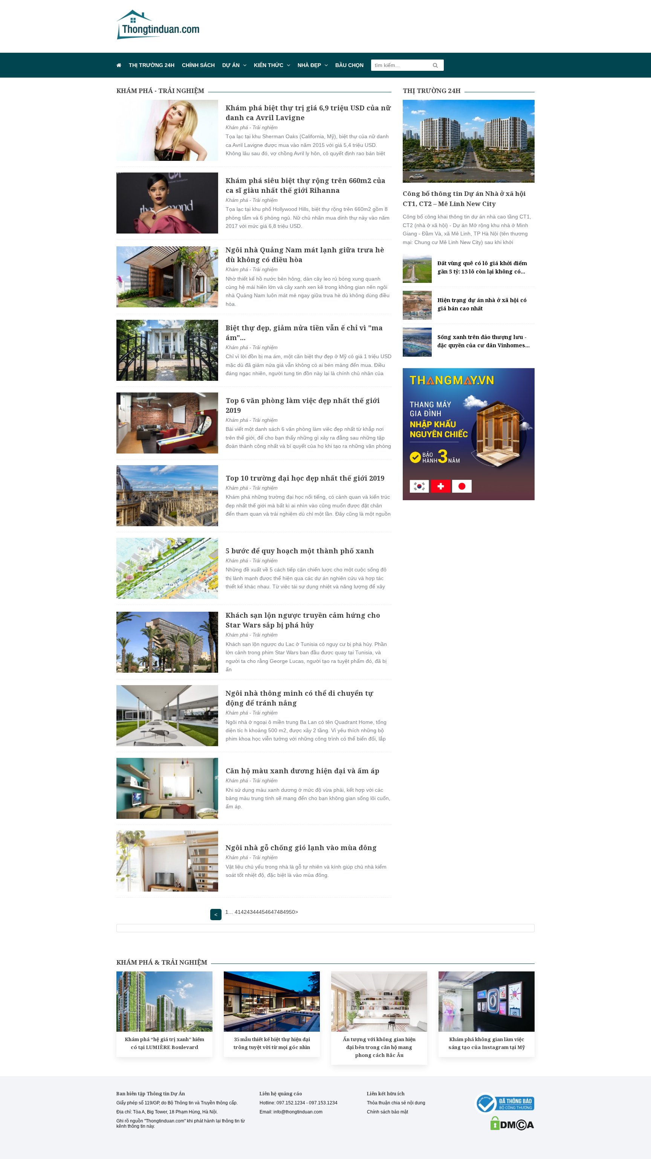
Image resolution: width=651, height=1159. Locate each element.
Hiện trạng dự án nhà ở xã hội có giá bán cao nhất (482, 304)
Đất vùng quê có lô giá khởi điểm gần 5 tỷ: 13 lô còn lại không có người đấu (482, 268)
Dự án (231, 65)
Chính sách (198, 65)
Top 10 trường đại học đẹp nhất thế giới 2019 (305, 478)
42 (244, 912)
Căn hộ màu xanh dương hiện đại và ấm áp (302, 770)
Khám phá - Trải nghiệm (160, 90)
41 (238, 912)
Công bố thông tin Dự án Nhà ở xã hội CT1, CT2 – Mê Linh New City (464, 198)
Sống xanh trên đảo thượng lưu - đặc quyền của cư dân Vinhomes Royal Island (482, 341)
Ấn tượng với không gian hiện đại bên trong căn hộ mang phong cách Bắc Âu (379, 1047)
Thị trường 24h (151, 65)
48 (280, 912)
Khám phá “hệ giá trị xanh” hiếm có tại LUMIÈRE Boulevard (164, 1043)
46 (268, 912)
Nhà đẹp (309, 65)
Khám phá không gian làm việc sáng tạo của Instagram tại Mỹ (486, 1043)
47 (274, 912)
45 (262, 912)
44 (256, 912)
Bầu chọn (349, 65)
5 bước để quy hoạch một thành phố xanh (300, 550)
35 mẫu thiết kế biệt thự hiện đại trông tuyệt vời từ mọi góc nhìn (272, 1043)
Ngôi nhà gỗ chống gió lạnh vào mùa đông (301, 847)
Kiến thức (268, 65)
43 (250, 912)
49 (286, 912)
